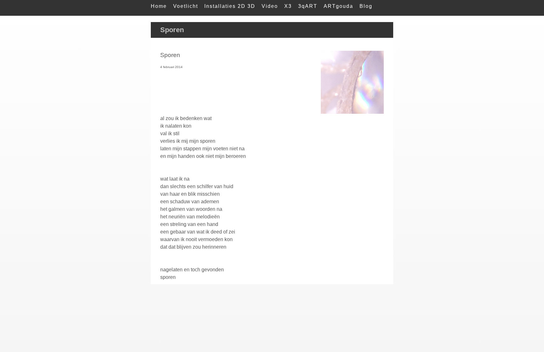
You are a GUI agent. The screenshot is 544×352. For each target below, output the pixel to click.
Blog (366, 6)
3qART (307, 6)
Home (159, 6)
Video (270, 6)
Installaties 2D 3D (229, 6)
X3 (288, 6)
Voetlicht (185, 6)
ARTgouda (338, 6)
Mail (157, 18)
